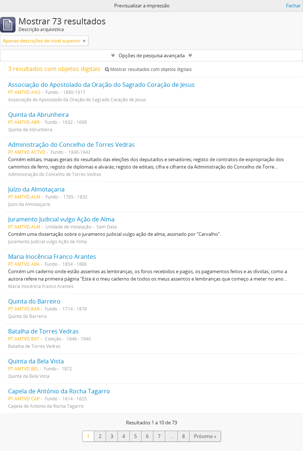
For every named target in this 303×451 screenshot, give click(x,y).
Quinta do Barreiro (34, 301)
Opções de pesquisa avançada (152, 55)
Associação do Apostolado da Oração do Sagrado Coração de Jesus (101, 85)
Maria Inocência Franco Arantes (52, 256)
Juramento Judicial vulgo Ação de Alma (61, 219)
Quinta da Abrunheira (38, 115)
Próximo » (205, 436)
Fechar (293, 5)
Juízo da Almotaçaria (36, 189)
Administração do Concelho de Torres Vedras (71, 144)
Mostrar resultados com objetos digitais (150, 69)
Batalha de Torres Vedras (43, 331)
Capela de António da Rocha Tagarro (59, 391)
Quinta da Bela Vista (36, 361)
